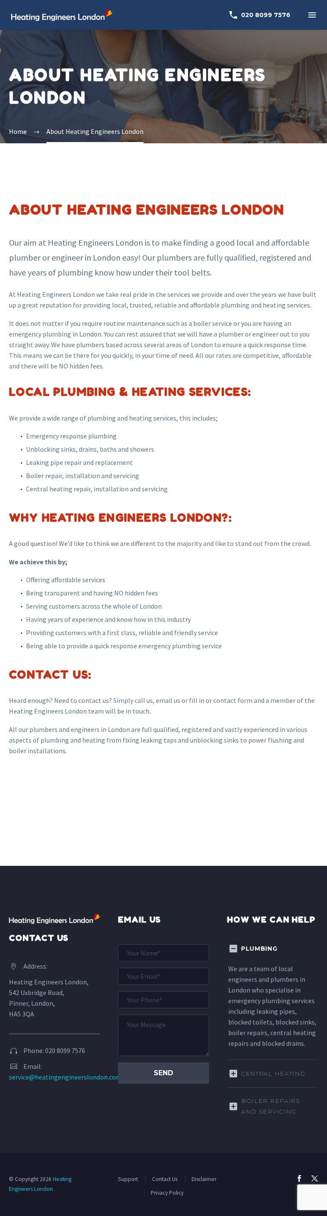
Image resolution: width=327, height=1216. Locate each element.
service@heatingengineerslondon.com (65, 1077)
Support (128, 1179)
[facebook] (299, 1178)
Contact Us (165, 1179)
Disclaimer (204, 1179)
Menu (312, 15)
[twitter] (314, 1178)
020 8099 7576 (259, 15)
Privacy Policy (167, 1192)
